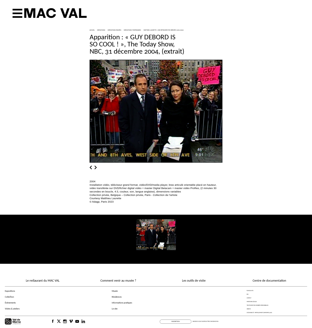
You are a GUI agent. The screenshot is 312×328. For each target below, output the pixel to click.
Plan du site (250, 290)
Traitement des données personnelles (257, 305)
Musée (115, 291)
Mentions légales (252, 301)
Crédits (249, 309)
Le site (114, 309)
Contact (249, 298)
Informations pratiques (122, 303)
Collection (9, 297)
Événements (10, 303)
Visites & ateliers (12, 309)
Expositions (10, 291)
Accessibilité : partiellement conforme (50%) (259, 312)
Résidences (117, 297)
